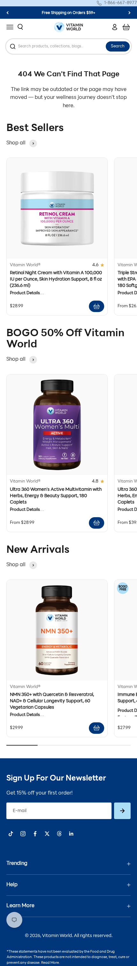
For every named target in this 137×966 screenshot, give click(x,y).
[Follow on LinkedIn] (71, 833)
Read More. (50, 963)
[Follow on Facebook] (35, 833)
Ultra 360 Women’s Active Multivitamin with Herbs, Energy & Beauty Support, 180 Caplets (56, 496)
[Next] (129, 13)
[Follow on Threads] (59, 833)
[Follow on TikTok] (11, 833)
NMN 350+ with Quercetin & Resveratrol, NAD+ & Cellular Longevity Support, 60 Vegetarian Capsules (52, 701)
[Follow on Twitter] (47, 833)
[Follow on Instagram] (23, 833)
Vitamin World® (25, 265)
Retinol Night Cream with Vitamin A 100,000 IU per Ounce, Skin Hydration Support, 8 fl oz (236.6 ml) (56, 279)
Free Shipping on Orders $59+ (68, 13)
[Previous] (7, 13)
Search (118, 46)
